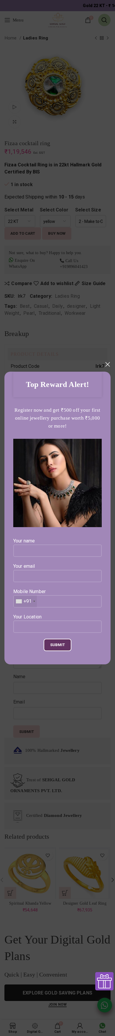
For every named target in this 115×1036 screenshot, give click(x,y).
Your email (24, 566)
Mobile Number (29, 596)
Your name (24, 541)
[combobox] (25, 601)
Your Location (27, 617)
